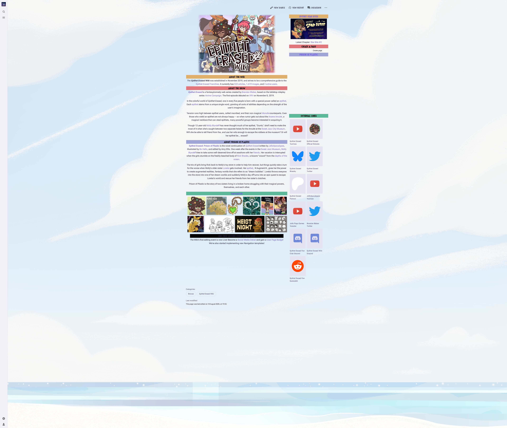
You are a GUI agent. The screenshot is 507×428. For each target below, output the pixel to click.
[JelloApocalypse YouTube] (315, 184)
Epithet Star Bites (308, 16)
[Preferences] (3, 418)
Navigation (237, 193)
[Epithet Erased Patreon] (298, 183)
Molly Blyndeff (212, 125)
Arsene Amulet (275, 116)
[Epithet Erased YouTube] (298, 129)
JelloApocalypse (276, 146)
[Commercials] (249, 224)
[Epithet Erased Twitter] (315, 156)
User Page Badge (275, 240)
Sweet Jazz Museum (270, 149)
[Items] (234, 206)
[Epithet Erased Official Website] (315, 129)
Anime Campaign (213, 95)
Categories (190, 289)
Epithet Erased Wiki (206, 294)
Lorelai (226, 168)
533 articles (239, 84)
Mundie (265, 113)
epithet (283, 101)
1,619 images (252, 84)
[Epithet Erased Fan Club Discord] (298, 238)
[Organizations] (251, 206)
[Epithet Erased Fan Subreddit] (298, 266)
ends (257, 152)
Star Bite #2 (316, 42)
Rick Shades (242, 156)
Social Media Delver (247, 240)
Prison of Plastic (308, 54)
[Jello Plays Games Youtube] (298, 211)
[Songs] (195, 224)
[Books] (280, 206)
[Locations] (216, 206)
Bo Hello (203, 149)
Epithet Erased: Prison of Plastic (204, 146)
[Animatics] (219, 224)
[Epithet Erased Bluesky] (298, 156)
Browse (191, 294)
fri (254, 152)
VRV (251, 95)
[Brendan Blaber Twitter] (315, 211)
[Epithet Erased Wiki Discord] (315, 238)
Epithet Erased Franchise (207, 84)
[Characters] (196, 206)
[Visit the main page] (3, 4)
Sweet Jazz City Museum (273, 129)
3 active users (270, 84)
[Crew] (276, 224)
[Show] (267, 206)
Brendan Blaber (249, 92)
